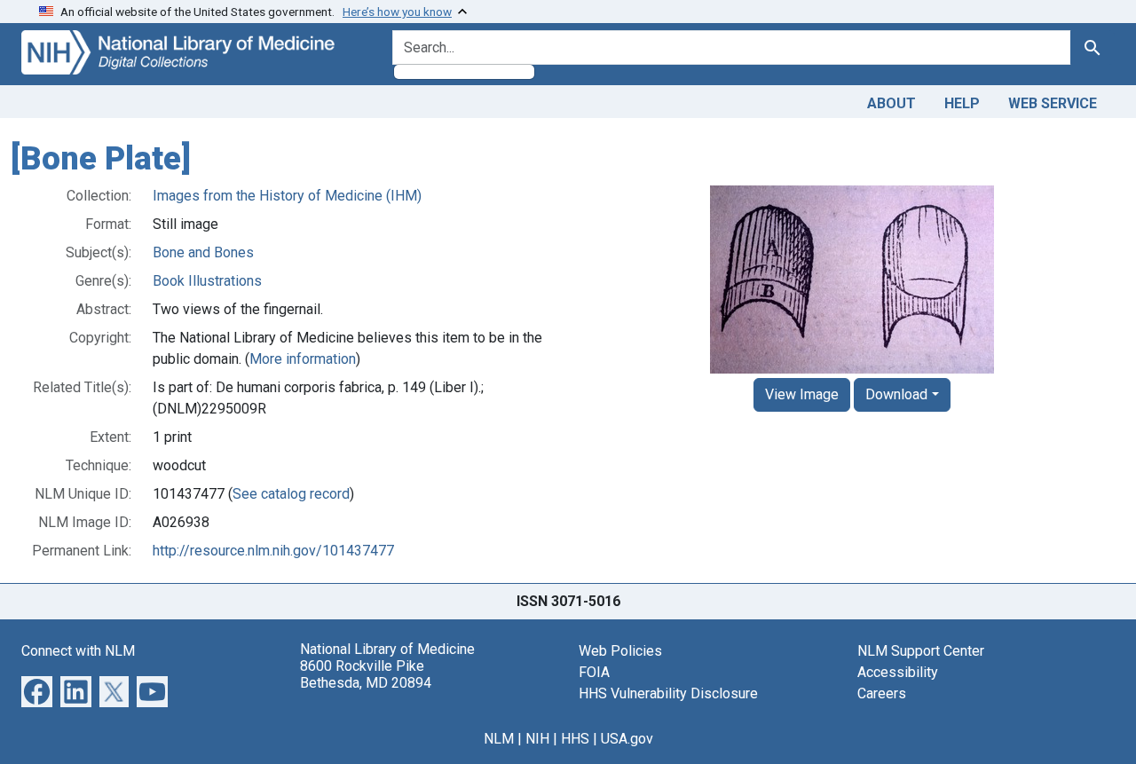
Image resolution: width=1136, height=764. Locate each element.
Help (962, 103)
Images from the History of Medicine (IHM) (287, 195)
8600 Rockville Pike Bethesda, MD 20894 (365, 674)
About (891, 103)
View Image (802, 394)
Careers (881, 693)
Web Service (1052, 103)
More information (302, 358)
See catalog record (291, 493)
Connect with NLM (78, 650)
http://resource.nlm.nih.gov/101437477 (273, 550)
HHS (575, 738)
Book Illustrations (207, 280)
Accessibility (897, 672)
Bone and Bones (203, 252)
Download (896, 394)
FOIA (594, 672)
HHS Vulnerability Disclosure (668, 693)
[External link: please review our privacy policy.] (36, 689)
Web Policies (620, 650)
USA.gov (627, 738)
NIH (537, 738)
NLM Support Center (920, 650)
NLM (499, 738)
